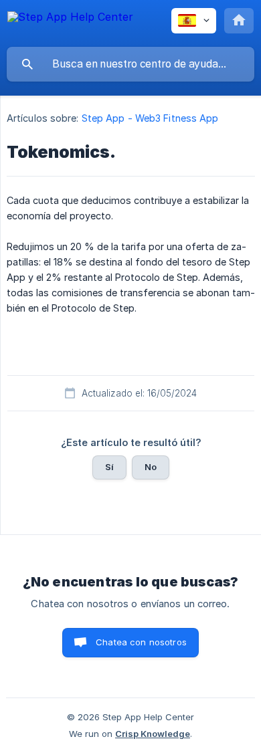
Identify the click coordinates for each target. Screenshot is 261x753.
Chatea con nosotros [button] (141, 642)
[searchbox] (130, 64)
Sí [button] (109, 466)
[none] (70, 23)
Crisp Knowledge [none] (152, 733)
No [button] (151, 466)
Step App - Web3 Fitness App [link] (150, 118)
